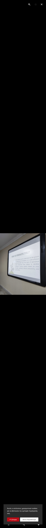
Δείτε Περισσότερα (29, 519)
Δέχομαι (14, 519)
